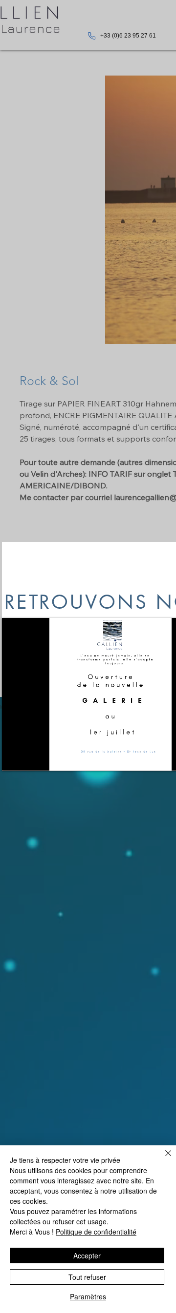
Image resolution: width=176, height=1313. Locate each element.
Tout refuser (87, 1277)
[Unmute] (31, 757)
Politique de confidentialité (96, 1231)
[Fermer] (162, 1159)
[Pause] (14, 757)
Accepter (87, 1255)
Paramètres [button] (88, 1296)
